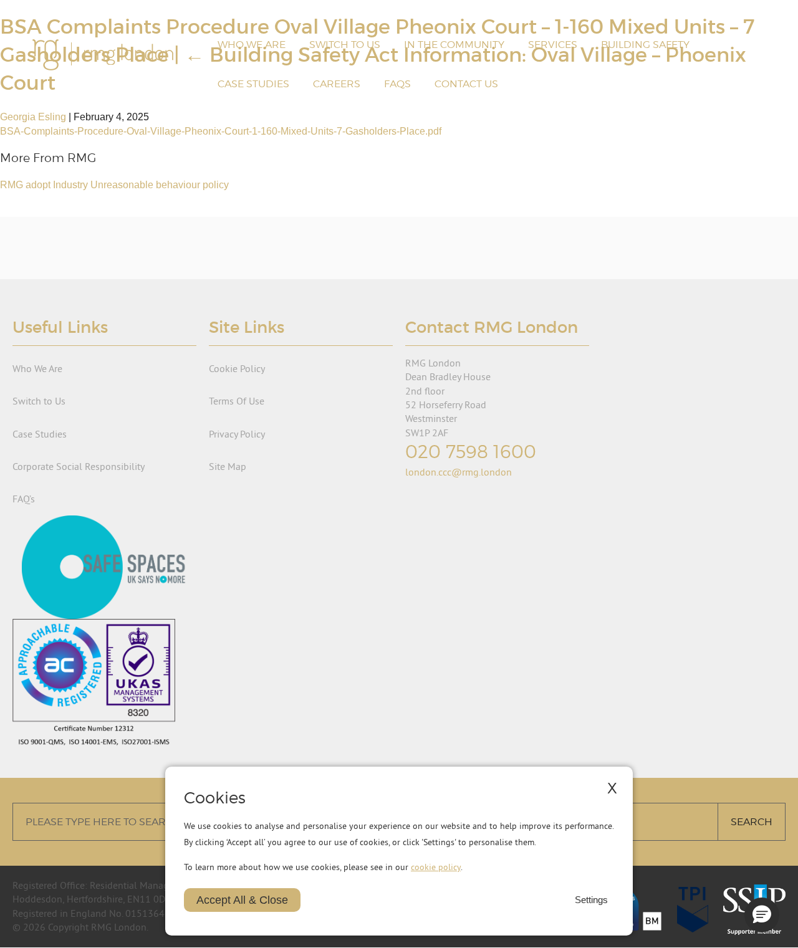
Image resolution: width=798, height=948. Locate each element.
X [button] (612, 788)
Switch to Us (344, 44)
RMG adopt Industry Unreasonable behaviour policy (114, 185)
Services (552, 44)
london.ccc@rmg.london (458, 472)
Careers (336, 84)
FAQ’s (23, 498)
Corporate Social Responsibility (78, 466)
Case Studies (253, 84)
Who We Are (252, 44)
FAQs (397, 84)
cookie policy (436, 867)
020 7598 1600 (470, 451)
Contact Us (466, 84)
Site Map (227, 466)
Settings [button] (591, 900)
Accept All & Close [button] (242, 900)
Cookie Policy (237, 368)
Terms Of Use (236, 401)
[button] (761, 915)
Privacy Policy (237, 434)
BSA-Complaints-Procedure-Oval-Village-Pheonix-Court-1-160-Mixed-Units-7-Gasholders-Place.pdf (220, 131)
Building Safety (645, 44)
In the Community (454, 44)
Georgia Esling (33, 117)
